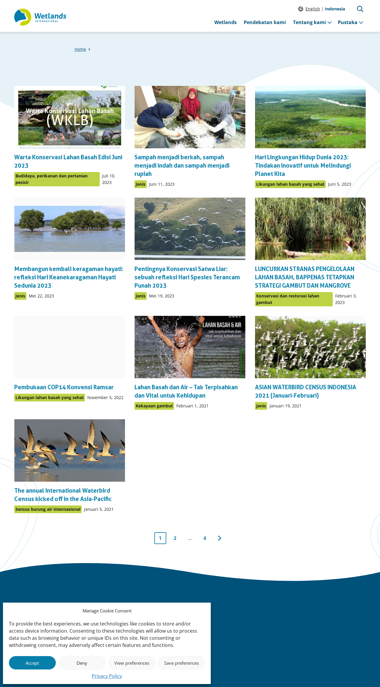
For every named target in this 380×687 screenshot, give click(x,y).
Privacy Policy (107, 676)
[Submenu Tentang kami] (329, 22)
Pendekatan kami (265, 22)
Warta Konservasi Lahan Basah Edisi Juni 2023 (68, 161)
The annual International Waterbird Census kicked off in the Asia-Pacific (63, 494)
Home (80, 49)
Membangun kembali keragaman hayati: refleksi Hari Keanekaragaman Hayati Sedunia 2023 (68, 277)
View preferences (131, 663)
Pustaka (347, 22)
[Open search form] (360, 8)
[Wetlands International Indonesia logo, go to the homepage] (40, 17)
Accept (32, 663)
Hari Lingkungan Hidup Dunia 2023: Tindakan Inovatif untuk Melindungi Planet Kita (303, 165)
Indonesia (335, 9)
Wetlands (225, 22)
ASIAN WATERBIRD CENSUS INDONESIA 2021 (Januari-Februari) (305, 391)
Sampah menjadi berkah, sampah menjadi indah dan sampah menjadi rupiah (181, 165)
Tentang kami (309, 22)
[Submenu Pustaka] (361, 22)
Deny (82, 663)
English (312, 9)
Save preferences (181, 663)
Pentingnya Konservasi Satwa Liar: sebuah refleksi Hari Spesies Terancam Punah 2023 (187, 277)
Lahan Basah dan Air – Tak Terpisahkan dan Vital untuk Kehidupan (186, 391)
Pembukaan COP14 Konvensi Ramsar (64, 387)
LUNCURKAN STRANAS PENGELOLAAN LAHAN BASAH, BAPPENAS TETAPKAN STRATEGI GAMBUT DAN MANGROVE (304, 277)
